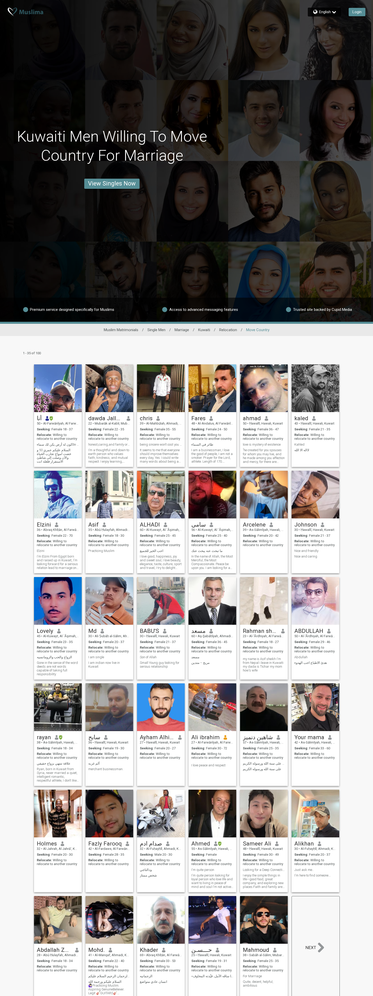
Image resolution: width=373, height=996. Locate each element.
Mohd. (96, 950)
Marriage (182, 330)
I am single (96, 657)
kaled (301, 418)
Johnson (305, 524)
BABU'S (149, 631)
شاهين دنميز (258, 737)
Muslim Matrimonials (121, 330)
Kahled (299, 444)
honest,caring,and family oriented (109, 444)
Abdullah (301, 657)
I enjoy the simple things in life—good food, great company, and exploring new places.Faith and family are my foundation (263, 881)
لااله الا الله (301, 450)
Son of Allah (148, 657)
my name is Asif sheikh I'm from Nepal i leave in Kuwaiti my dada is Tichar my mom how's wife (263, 664)
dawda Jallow (105, 418)
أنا (39, 418)
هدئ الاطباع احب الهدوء (310, 663)
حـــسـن (201, 950)
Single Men (156, 330)
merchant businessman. (105, 769)
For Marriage (252, 976)
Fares (198, 418)
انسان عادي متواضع (153, 982)
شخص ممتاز (148, 875)
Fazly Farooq (105, 843)
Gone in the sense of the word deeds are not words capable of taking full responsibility (57, 668)
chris (146, 418)
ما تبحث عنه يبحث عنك (207, 551)
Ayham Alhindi (157, 737)
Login (357, 12)
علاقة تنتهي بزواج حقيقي (54, 763)
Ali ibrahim (205, 737)
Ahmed (200, 843)
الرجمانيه (146, 976)
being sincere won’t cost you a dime (161, 444)
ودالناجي (146, 870)
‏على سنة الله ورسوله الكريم (262, 769)
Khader (149, 950)
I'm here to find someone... (312, 875)
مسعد (198, 631)
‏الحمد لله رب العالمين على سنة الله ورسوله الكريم (264, 763)
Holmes (47, 843)
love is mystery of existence (262, 444)
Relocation (228, 330)
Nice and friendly (306, 551)
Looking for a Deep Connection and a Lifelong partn (264, 870)
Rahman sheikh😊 (260, 631)
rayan (44, 737)
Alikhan (304, 843)
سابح (94, 737)
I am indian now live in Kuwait (104, 664)
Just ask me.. (304, 870)
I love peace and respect (208, 765)
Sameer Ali (257, 843)
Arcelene (254, 524)
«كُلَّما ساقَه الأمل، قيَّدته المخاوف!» (212, 976)
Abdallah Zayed (54, 950)
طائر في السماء (202, 444)
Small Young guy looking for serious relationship (159, 664)
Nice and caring (305, 556)
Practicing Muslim (101, 551)
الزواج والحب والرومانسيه (54, 657)
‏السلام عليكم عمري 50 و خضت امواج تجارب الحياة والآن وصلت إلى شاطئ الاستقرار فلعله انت (54, 455)
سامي (198, 524)
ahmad (252, 418)
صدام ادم (151, 843)
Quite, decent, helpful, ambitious (258, 983)
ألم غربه (94, 763)
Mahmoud (256, 950)
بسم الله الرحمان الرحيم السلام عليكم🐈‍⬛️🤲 (109, 976)
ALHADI (150, 524)
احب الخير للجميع (151, 551)
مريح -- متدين (200, 663)
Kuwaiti (204, 330)
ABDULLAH (308, 631)
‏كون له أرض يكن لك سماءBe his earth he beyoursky (58, 444)
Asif (93, 524)
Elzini (44, 524)
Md (92, 631)
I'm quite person (202, 870)
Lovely (45, 631)
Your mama (309, 737)
